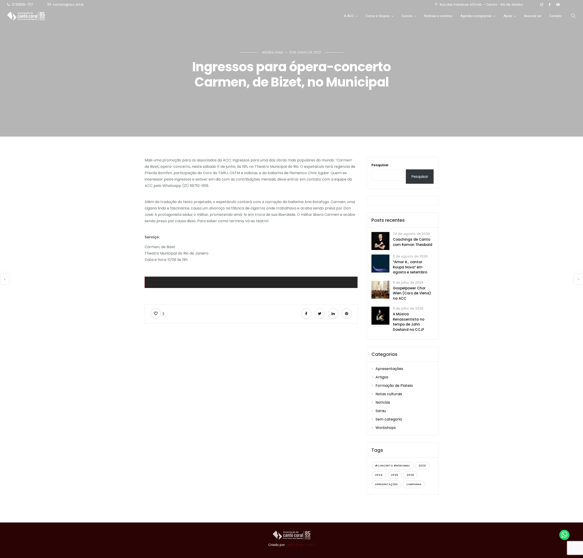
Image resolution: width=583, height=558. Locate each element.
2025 (394, 475)
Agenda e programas (476, 16)
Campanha (414, 484)
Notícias (383, 402)
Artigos (382, 377)
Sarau (381, 410)
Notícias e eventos (438, 16)
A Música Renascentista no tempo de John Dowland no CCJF (408, 322)
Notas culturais (389, 394)
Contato (555, 16)
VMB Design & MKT (300, 545)
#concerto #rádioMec (392, 465)
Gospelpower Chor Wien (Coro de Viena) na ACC (412, 293)
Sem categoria (389, 419)
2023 (422, 465)
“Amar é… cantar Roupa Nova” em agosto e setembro (410, 267)
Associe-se (532, 16)
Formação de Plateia (394, 385)
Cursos (406, 16)
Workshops (386, 427)
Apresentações (389, 368)
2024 (379, 475)
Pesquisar (380, 165)
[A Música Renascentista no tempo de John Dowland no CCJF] (380, 315)
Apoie (508, 16)
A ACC (349, 16)
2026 (410, 475)
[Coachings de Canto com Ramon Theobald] (380, 240)
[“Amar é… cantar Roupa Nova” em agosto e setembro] (380, 263)
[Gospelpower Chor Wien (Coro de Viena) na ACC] (380, 289)
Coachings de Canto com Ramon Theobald (412, 242)
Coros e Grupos (378, 16)
